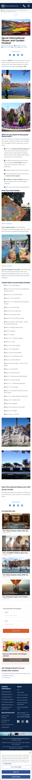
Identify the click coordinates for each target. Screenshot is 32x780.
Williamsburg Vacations (7, 704)
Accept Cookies (16, 777)
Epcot (7, 64)
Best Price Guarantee (22, 697)
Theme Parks (23, 47)
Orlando (15, 47)
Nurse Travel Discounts (7, 724)
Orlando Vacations (6, 692)
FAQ (18, 690)
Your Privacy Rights (16, 767)
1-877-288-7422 (6, 677)
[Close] (30, 753)
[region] (16, 765)
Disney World (6, 47)
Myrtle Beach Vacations (7, 699)
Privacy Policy (20, 692)
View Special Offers (16, 660)
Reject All (16, 772)
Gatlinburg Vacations (7, 694)
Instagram (9, 223)
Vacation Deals (5, 727)
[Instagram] (23, 721)
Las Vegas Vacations (7, 697)
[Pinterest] (27, 721)
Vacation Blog (10, 10)
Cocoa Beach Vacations (7, 702)
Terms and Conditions (22, 695)
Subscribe (16, 631)
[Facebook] (18, 721)
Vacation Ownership (22, 700)
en (30, 1)
